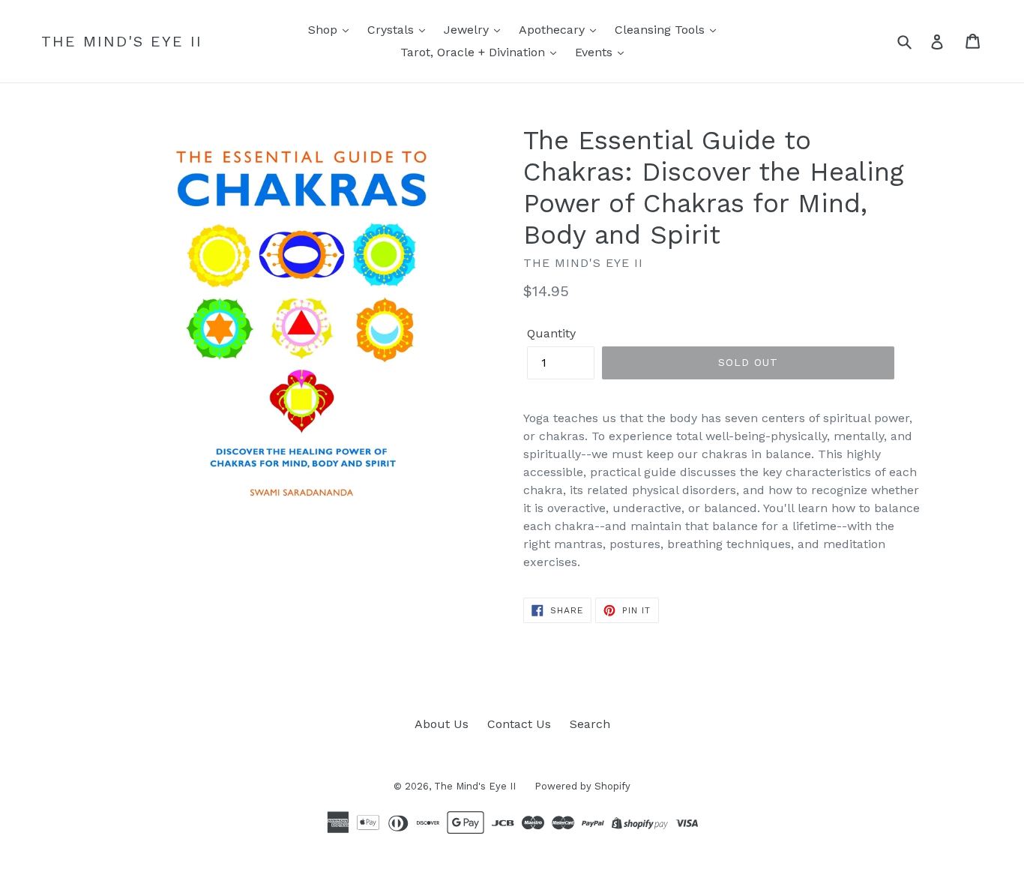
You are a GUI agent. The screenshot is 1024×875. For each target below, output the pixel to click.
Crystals (392, 29)
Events (595, 52)
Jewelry (468, 29)
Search (590, 724)
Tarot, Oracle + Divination (474, 52)
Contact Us (519, 724)
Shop (324, 29)
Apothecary (553, 29)
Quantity (551, 333)
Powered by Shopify (582, 786)
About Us (442, 724)
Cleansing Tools (661, 29)
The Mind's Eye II (121, 41)
